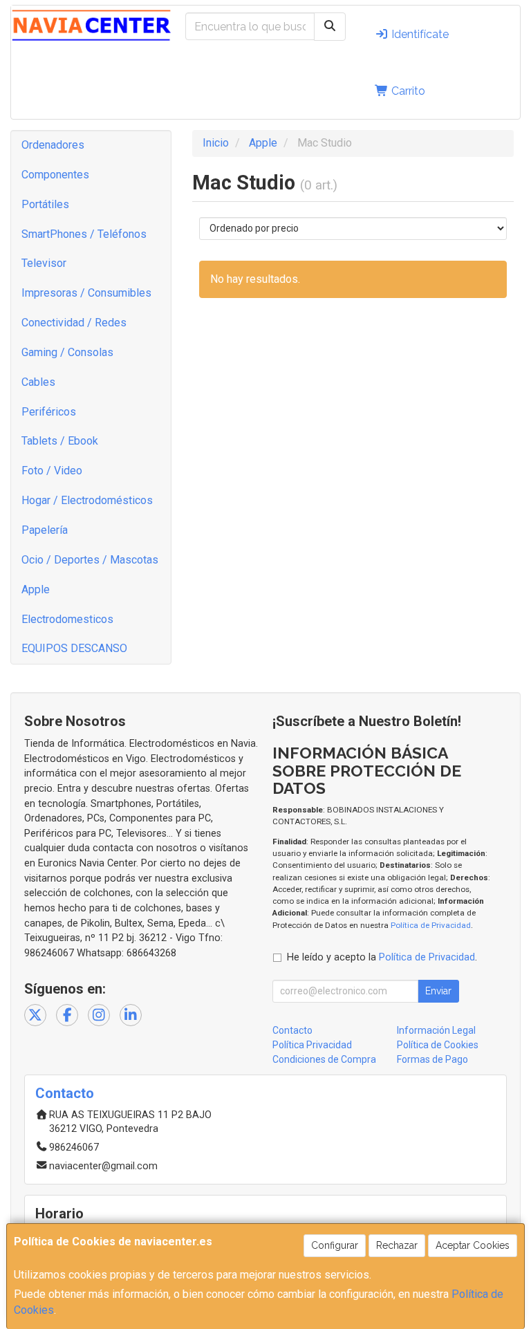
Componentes (55, 174)
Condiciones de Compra (324, 1059)
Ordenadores (52, 144)
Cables (38, 382)
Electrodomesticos (67, 619)
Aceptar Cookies (473, 1245)
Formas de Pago (432, 1059)
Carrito (407, 90)
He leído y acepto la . (382, 957)
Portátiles (45, 204)
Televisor (43, 263)
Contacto (292, 1030)
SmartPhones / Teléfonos (84, 234)
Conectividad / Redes (74, 322)
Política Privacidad (312, 1044)
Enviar (438, 990)
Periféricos (48, 411)
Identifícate (419, 34)
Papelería (44, 530)
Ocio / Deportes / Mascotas (89, 559)
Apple (35, 589)
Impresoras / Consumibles (86, 292)
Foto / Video (51, 470)
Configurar (334, 1245)
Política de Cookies (437, 1044)
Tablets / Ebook (59, 440)
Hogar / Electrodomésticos (87, 500)
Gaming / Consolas (67, 352)
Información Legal (436, 1030)
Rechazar (397, 1245)
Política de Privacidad (431, 925)
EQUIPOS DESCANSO (74, 648)
